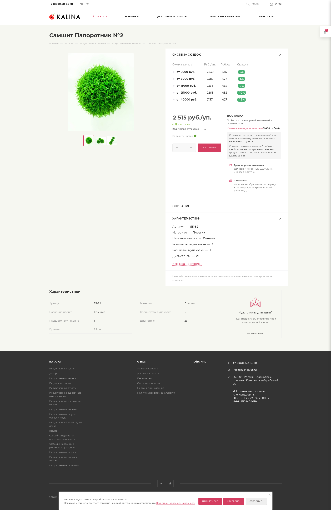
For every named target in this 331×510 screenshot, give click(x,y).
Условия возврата (147, 368)
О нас (141, 361)
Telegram (170, 483)
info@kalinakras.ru (245, 369)
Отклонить (256, 501)
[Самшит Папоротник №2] (101, 92)
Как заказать (144, 378)
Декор (53, 373)
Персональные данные (150, 388)
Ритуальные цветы (60, 383)
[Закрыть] (269, 494)
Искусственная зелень (62, 378)
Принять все (210, 501)
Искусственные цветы (62, 368)
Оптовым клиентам (148, 383)
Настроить (233, 501)
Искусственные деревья (63, 409)
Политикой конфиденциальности (175, 503)
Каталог (55, 361)
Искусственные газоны (62, 452)
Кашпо (53, 430)
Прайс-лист (199, 361)
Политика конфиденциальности (156, 392)
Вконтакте (161, 483)
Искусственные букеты (62, 388)
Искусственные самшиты (64, 465)
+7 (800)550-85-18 (61, 4)
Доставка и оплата (148, 373)
